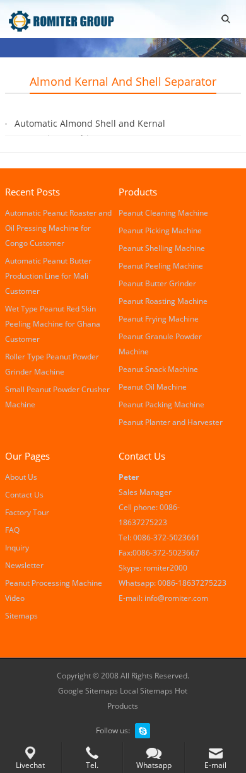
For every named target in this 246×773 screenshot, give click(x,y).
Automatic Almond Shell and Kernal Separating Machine (90, 130)
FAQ (12, 530)
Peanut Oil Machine (153, 386)
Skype (142, 730)
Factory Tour (27, 512)
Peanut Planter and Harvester (171, 422)
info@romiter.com (176, 598)
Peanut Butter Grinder (157, 283)
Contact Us (24, 494)
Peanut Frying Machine (159, 318)
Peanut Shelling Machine (162, 248)
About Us (21, 477)
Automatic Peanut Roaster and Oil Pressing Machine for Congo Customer (58, 227)
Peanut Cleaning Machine (163, 212)
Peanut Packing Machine (161, 404)
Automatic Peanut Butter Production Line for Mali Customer (48, 275)
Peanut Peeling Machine (161, 265)
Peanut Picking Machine (160, 230)
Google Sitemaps (88, 690)
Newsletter (24, 565)
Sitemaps (21, 615)
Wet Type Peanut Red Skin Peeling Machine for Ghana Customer (52, 323)
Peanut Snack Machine (158, 369)
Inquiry (17, 547)
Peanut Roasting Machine (163, 301)
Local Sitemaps (147, 690)
